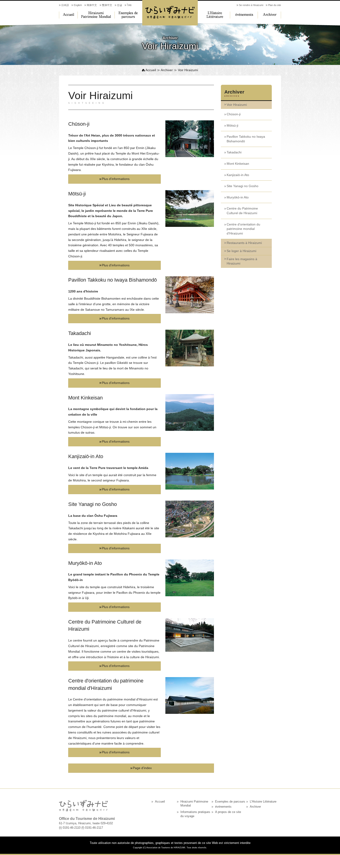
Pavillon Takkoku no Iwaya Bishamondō (246, 139)
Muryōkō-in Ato (238, 197)
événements (244, 15)
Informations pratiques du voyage (195, 814)
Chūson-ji (234, 114)
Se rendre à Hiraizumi (251, 5)
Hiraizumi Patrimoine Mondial (95, 15)
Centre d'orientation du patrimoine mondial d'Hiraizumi (243, 228)
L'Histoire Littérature (214, 15)
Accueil (68, 15)
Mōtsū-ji (232, 125)
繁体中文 (107, 5)
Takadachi (234, 152)
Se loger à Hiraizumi (241, 251)
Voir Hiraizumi (237, 104)
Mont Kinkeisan (238, 163)
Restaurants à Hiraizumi (244, 243)
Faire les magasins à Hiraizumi (242, 261)
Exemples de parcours (128, 15)
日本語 (65, 5)
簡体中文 (92, 5)
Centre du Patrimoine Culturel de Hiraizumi (242, 211)
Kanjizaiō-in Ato (238, 175)
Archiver (269, 15)
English (78, 5)
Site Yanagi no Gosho (242, 186)
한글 (119, 5)
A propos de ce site (228, 812)
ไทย (129, 5)
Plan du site (274, 5)
